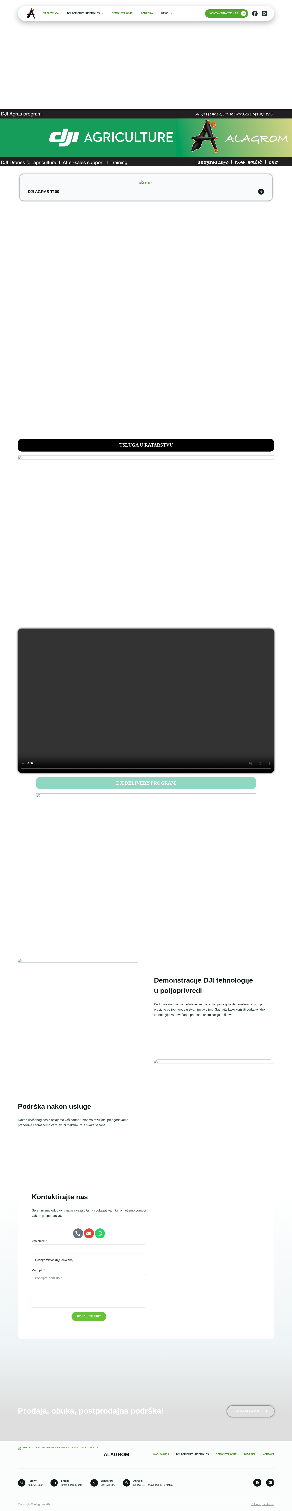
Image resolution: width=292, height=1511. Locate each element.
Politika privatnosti (262, 1504)
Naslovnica (51, 13)
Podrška (147, 13)
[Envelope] (89, 1233)
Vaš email (38, 1241)
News (164, 13)
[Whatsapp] (100, 1233)
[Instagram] (264, 13)
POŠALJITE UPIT (89, 1316)
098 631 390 (35, 1484)
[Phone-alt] (78, 1233)
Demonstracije (122, 13)
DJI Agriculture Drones (83, 13)
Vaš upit (37, 1270)
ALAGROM (116, 1454)
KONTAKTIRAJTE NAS (223, 13)
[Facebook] (255, 13)
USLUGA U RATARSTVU (146, 445)
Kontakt (268, 1454)
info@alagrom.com (71, 1484)
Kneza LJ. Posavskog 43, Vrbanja (153, 1484)
